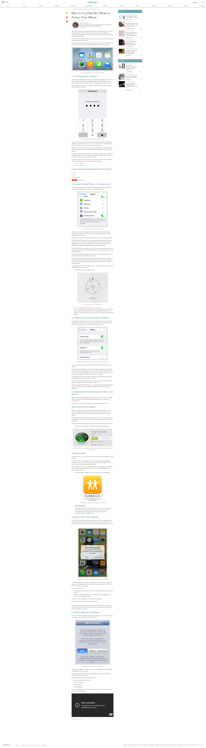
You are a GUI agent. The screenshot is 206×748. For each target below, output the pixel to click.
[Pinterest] (66, 18)
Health (186, 5)
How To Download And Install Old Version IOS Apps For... (88, 307)
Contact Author (82, 27)
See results (80, 180)
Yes (74, 172)
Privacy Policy (37, 745)
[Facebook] (66, 13)
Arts (8, 5)
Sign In (195, 2)
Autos (24, 5)
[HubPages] (92, 2)
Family (105, 5)
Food (137, 5)
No (74, 175)
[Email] (66, 21)
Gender (170, 5)
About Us (18, 745)
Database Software (130, 39)
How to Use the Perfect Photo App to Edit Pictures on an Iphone (131, 34)
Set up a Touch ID (79, 165)
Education (72, 5)
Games (153, 5)
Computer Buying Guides (132, 48)
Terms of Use (30, 745)
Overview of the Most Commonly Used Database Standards (131, 43)
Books (40, 5)
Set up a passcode (80, 163)
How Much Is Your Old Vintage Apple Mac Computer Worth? (131, 52)
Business (56, 5)
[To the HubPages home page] (6, 745)
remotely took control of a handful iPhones (92, 143)
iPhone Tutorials (130, 14)
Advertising (44, 745)
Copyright (23, 745)
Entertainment (89, 5)
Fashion (121, 5)
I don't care (76, 177)
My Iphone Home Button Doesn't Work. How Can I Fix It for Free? (132, 25)
